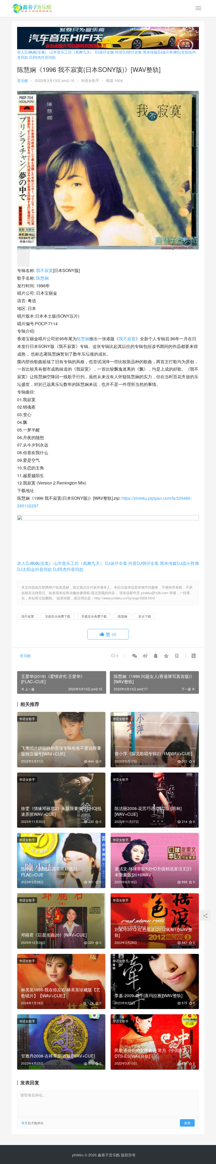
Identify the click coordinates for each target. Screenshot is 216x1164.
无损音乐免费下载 (57, 616)
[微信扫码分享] (134, 655)
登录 (24, 1123)
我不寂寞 (44, 270)
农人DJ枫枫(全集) (31, 52)
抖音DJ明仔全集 (128, 52)
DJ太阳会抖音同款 (34, 569)
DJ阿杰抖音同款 (42, 57)
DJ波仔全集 (104, 52)
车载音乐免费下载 (94, 616)
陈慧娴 (42, 278)
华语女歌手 (90, 80)
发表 (187, 1123)
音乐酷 (22, 80)
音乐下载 (144, 616)
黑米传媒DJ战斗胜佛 (160, 52)
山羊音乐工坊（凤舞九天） (72, 52)
